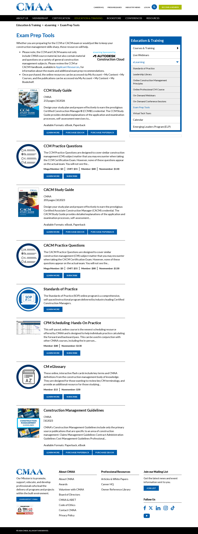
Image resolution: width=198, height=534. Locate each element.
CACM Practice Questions (64, 245)
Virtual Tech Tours (142, 113)
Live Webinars (141, 55)
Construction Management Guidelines (74, 410)
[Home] (35, 7)
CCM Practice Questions (63, 146)
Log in (147, 7)
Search (154, 6)
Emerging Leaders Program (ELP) (152, 126)
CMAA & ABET (67, 499)
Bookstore (114, 18)
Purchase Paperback (102, 132)
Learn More (53, 132)
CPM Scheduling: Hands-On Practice (72, 323)
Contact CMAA (67, 510)
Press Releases (115, 7)
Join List (151, 488)
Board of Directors (69, 494)
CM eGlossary (55, 366)
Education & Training (88, 18)
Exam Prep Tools (141, 107)
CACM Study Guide (59, 189)
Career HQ (99, 7)
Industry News (133, 7)
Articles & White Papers (114, 479)
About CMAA (66, 479)
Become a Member (170, 7)
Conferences (133, 18)
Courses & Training (144, 48)
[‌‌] (145, 508)
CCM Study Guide (58, 90)
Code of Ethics (67, 505)
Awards (63, 484)
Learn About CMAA (28, 499)
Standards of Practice (144, 68)
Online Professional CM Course (148, 89)
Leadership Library (142, 74)
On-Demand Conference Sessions (149, 101)
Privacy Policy (67, 515)
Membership (40, 18)
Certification (61, 18)
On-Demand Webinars (144, 95)
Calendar (138, 119)
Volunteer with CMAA (71, 489)
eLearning (50, 25)
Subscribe (72, 176)
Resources (152, 18)
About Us (22, 18)
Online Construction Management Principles (150, 82)
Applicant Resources (67, 67)
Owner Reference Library (115, 489)
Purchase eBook (75, 132)
